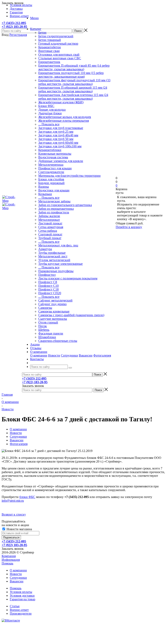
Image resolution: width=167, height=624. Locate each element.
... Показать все (48, 124)
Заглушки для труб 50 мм (55, 139)
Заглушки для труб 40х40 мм (58, 135)
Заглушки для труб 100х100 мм (59, 146)
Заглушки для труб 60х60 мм (58, 142)
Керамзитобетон (49, 47)
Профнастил (47, 274)
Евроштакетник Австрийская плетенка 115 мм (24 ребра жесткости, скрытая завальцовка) (73, 96)
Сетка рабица (47, 230)
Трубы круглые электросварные (60, 263)
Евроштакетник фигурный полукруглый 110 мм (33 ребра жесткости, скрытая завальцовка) (74, 82)
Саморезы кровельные (53, 311)
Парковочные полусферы (56, 271)
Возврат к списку (14, 514)
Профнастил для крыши (55, 168)
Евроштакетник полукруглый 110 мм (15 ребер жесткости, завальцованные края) (71, 74)
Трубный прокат (49, 238)
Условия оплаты (21, 592)
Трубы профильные (52, 252)
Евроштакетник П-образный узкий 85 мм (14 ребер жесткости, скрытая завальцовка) (74, 67)
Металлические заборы (54, 201)
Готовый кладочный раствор (58, 43)
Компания (9, 556)
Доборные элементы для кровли (60, 161)
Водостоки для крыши (53, 190)
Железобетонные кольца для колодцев (64, 117)
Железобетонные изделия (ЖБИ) (61, 102)
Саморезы (45, 307)
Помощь (7, 563)
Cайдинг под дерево (52, 304)
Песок (42, 326)
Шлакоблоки (47, 337)
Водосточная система (53, 157)
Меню (34, 18)
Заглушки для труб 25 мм (55, 131)
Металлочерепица (50, 164)
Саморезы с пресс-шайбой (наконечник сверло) (71, 315)
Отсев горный (48, 322)
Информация (11, 559)
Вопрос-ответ (19, 610)
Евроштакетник (49, 62)
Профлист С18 (48, 289)
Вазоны (43, 186)
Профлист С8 (47, 282)
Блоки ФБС (46, 106)
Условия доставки (22, 595)
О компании (38, 355)
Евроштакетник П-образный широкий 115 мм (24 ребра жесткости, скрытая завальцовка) (72, 89)
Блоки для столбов (51, 179)
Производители (21, 613)
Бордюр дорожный (51, 183)
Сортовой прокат (50, 234)
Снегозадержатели (51, 172)
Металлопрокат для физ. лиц (58, 245)
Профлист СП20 (49, 293)
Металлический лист (52, 256)
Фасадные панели (50, 333)
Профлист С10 (48, 285)
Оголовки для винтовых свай (58, 54)
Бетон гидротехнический (55, 36)
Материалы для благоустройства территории (69, 175)
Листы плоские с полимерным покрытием (67, 278)
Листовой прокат (50, 223)
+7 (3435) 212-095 (14, 23)
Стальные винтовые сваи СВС (59, 58)
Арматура (45, 249)
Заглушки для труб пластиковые (60, 128)
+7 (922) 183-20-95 (14, 26)
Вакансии (85, 355)
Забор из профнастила (53, 212)
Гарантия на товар (22, 599)
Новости (54, 355)
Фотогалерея (102, 355)
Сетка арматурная (50, 227)
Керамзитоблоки (49, 150)
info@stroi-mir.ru (13, 500)
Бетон (42, 32)
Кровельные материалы (54, 153)
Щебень (43, 329)
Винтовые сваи (49, 51)
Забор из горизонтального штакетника (65, 205)
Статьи (15, 606)
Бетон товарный (49, 40)
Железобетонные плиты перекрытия (63, 120)
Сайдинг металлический (55, 300)
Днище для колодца (52, 109)
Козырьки (45, 194)
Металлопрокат (49, 219)
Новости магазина (19, 529)
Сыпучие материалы (52, 318)
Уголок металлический (54, 260)
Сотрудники (69, 355)
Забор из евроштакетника (56, 208)
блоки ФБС (27, 497)
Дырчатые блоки (50, 113)
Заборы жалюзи (49, 216)
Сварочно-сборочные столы (57, 340)
